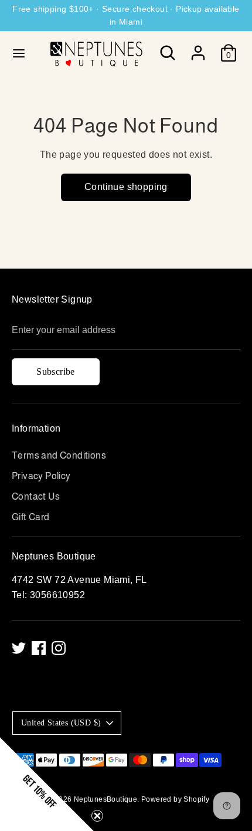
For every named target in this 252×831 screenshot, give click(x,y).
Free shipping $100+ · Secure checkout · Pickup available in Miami (125, 15)
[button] (47, 784)
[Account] (198, 48)
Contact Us (36, 496)
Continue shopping (126, 187)
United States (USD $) (61, 722)
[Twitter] (19, 648)
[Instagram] (59, 648)
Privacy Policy (41, 476)
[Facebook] (39, 648)
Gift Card (31, 517)
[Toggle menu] (18, 52)
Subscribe (55, 372)
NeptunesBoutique (105, 799)
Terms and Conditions (59, 455)
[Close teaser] (97, 816)
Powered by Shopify (175, 799)
